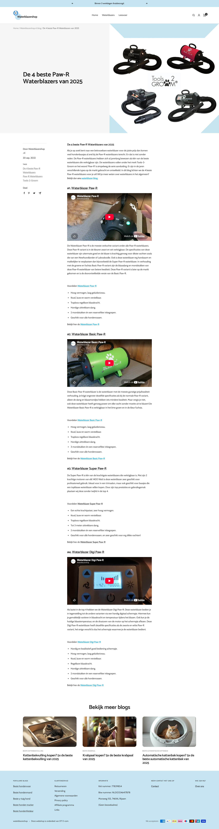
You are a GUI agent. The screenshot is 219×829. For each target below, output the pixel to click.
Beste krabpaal (89, 751)
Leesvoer (123, 15)
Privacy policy (61, 800)
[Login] (199, 15)
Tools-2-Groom (30, 180)
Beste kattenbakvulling (33, 751)
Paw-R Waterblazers (32, 176)
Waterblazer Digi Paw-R (88, 552)
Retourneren (60, 786)
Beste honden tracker (23, 805)
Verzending (59, 791)
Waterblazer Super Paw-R (89, 468)
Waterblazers (108, 15)
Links (56, 809)
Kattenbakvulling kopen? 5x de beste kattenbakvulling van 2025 (48, 757)
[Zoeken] (194, 15)
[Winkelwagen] (204, 15)
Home (95, 15)
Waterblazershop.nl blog (30, 28)
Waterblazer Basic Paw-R (88, 334)
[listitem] (24, 193)
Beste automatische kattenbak (155, 751)
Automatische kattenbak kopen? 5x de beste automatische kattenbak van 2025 (168, 759)
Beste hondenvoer (22, 786)
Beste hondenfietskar (23, 811)
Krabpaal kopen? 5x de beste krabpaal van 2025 (108, 757)
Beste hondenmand (22, 792)
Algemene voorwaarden (66, 795)
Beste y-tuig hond (21, 798)
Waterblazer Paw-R (84, 188)
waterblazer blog (89, 178)
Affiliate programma (64, 805)
